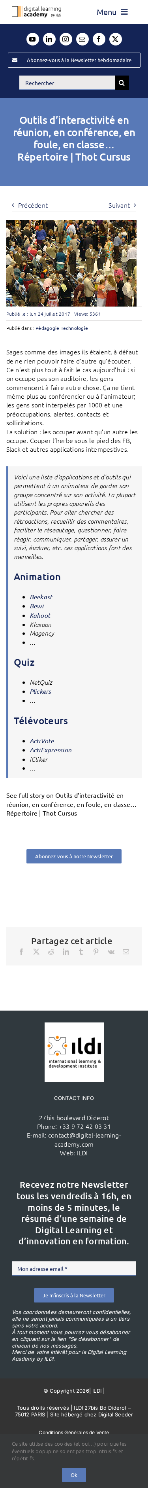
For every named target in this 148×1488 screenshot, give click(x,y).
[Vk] (111, 952)
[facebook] (99, 39)
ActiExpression (50, 750)
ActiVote (42, 740)
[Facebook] (21, 952)
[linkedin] (49, 39)
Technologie (74, 328)
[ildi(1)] (74, 1025)
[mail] (82, 39)
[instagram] (66, 39)
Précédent (33, 205)
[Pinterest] (96, 952)
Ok (74, 1474)
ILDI (82, 1152)
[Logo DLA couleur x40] (36, 9)
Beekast (41, 597)
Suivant (119, 205)
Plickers (40, 691)
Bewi (37, 606)
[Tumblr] (81, 952)
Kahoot (40, 615)
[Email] (126, 952)
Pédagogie (47, 328)
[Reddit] (51, 952)
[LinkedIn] (66, 952)
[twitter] (115, 39)
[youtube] (32, 39)
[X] (36, 952)
